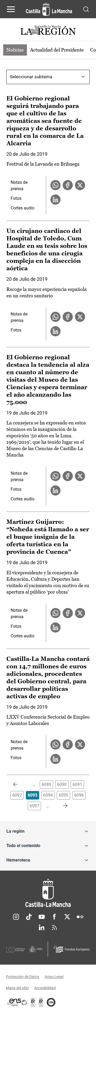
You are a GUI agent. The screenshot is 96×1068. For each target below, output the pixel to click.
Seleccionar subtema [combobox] (31, 76)
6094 (48, 795)
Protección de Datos (22, 977)
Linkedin (41, 927)
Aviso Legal (54, 977)
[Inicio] (48, 893)
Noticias (15, 50)
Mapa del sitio (17, 988)
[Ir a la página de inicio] (49, 9)
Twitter (67, 917)
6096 (79, 795)
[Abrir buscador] (86, 9)
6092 (17, 795)
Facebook (54, 917)
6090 (62, 784)
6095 (63, 795)
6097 (34, 805)
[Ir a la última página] (61, 806)
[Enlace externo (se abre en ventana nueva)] (41, 1002)
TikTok (28, 917)
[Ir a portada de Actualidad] (48, 30)
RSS (54, 927)
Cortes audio (22, 208)
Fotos (16, 198)
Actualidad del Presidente (57, 50)
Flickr (80, 917)
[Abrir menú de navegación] (11, 9)
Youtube (41, 917)
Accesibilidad (45, 988)
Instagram (16, 917)
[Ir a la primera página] (19, 784)
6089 (46, 784)
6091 (77, 784)
